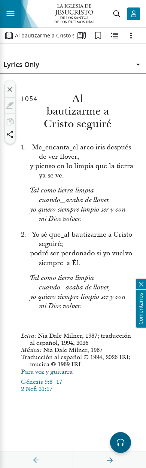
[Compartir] (10, 134)
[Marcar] (10, 105)
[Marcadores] (98, 35)
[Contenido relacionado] (114, 35)
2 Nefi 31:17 (36, 389)
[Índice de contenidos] (9, 36)
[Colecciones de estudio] (81, 35)
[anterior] (36, 460)
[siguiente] (110, 460)
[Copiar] (10, 122)
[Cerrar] (10, 89)
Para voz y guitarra (47, 372)
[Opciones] (131, 35)
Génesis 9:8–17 (41, 382)
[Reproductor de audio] (120, 442)
